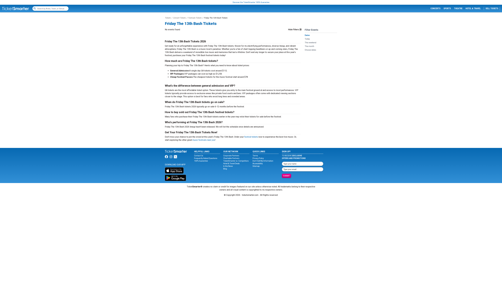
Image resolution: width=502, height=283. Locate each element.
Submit (286, 176)
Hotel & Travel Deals (231, 163)
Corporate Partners (231, 156)
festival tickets (251, 137)
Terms (255, 156)
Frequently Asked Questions (205, 158)
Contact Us (198, 156)
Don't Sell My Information (263, 161)
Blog (225, 169)
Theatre (458, 8)
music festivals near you (203, 140)
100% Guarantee (201, 161)
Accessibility (258, 163)
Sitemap (256, 166)
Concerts (435, 8)
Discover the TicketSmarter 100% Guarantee (251, 2)
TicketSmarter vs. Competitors (236, 161)
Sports (447, 8)
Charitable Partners (231, 158)
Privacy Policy (258, 158)
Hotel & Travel (473, 8)
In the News (228, 166)
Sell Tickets (492, 8)
